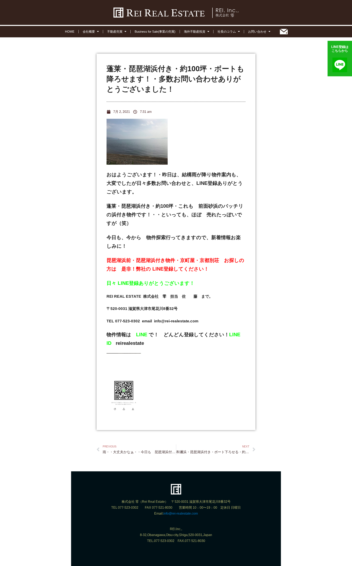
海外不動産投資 (194, 31)
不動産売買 (114, 31)
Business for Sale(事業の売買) (155, 31)
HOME (69, 31)
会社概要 (89, 31)
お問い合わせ (257, 31)
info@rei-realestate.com (180, 513)
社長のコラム (227, 31)
